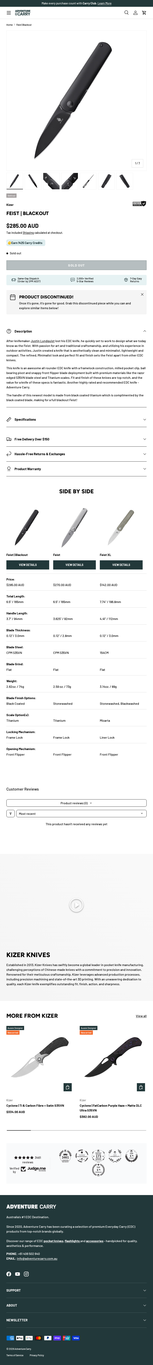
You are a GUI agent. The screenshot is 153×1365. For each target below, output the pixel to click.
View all (141, 1016)
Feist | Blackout (23, 24)
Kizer (10, 204)
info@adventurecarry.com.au (37, 1258)
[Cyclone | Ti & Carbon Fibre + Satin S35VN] (39, 1059)
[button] (144, 12)
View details (28, 565)
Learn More (105, 3)
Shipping (28, 232)
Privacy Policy (37, 1355)
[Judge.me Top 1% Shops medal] (131, 1156)
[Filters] (10, 813)
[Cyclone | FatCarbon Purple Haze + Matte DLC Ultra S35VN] (113, 1059)
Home (9, 24)
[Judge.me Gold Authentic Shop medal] (115, 1156)
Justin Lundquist (43, 341)
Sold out (76, 265)
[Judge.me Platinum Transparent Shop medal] (82, 1156)
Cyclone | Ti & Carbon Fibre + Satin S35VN (35, 1105)
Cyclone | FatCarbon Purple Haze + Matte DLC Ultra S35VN (111, 1107)
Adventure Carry (23, 1348)
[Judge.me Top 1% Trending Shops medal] (98, 1170)
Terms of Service (14, 1355)
